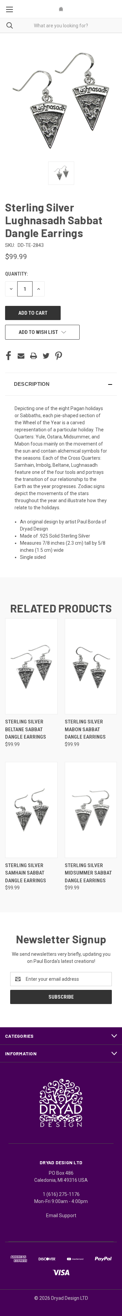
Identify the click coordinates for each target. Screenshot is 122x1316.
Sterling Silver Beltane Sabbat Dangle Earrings (25, 729)
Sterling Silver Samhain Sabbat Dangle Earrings (25, 873)
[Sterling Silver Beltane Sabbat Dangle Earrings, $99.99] (31, 666)
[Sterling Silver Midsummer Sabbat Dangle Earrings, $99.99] (91, 810)
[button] (61, 384)
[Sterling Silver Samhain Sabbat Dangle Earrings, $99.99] (31, 810)
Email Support (61, 1215)
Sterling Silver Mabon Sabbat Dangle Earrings (85, 729)
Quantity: (16, 274)
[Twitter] (46, 356)
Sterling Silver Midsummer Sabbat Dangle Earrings (88, 873)
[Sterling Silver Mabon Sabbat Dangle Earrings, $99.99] (91, 666)
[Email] (21, 356)
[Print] (33, 356)
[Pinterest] (58, 356)
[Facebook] (8, 356)
